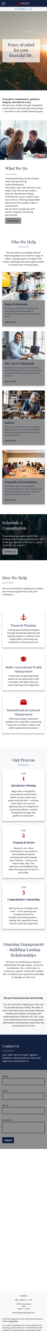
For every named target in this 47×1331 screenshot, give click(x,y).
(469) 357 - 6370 (26, 1300)
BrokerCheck (13, 1321)
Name (5, 1076)
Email (5, 1091)
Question (6, 1120)
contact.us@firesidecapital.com (23, 1313)
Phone (5, 1105)
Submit (8, 1140)
